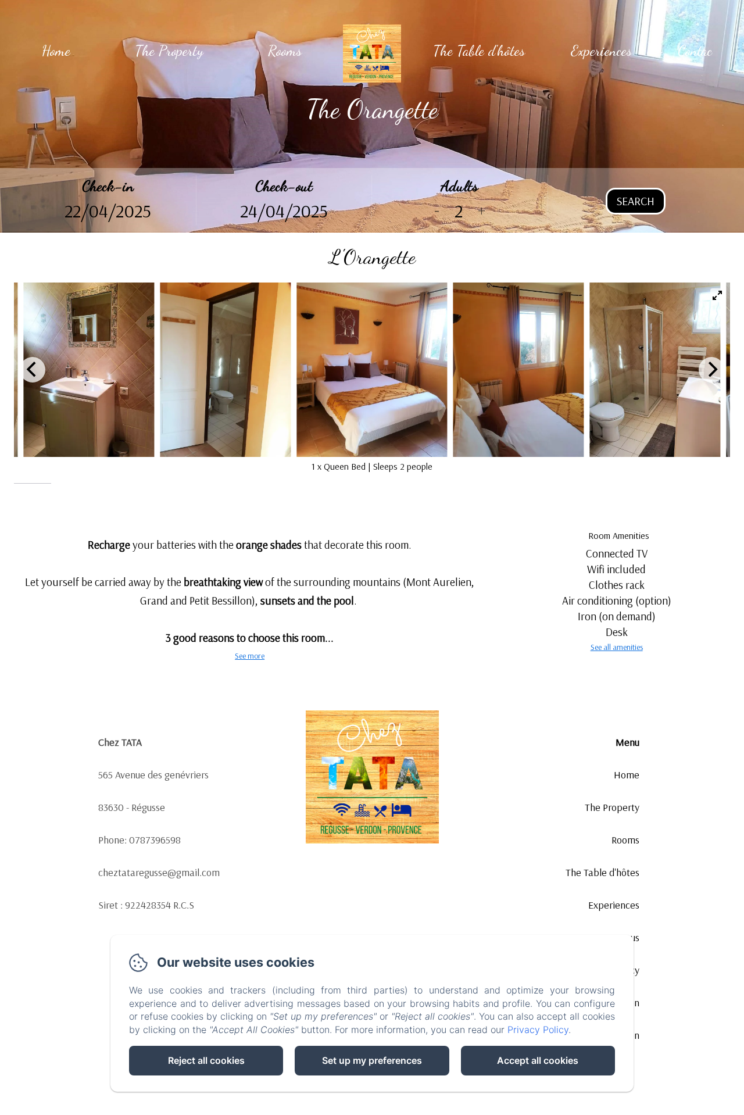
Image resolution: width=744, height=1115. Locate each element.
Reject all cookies (206, 1060)
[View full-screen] (717, 295)
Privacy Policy (537, 1029)
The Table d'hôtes (479, 50)
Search (635, 201)
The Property (169, 50)
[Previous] (32, 370)
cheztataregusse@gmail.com (159, 872)
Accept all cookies (537, 1060)
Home (56, 50)
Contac (695, 50)
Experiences (601, 50)
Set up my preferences (372, 1060)
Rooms (285, 50)
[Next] (711, 370)
